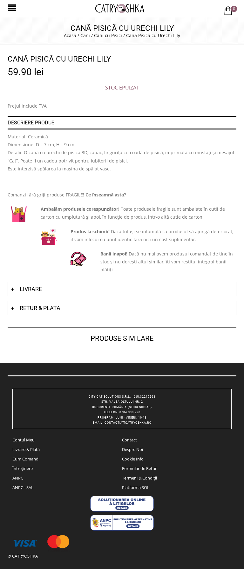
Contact (129, 440)
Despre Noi (132, 449)
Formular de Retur (139, 468)
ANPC (17, 478)
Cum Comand (25, 459)
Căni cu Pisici (108, 35)
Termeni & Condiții (139, 478)
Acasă (70, 35)
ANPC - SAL (22, 487)
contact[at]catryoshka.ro (128, 422)
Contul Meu (23, 440)
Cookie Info (133, 459)
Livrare (31, 289)
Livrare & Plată (26, 449)
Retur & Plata (40, 308)
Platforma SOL (135, 487)
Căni (85, 35)
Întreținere (22, 468)
